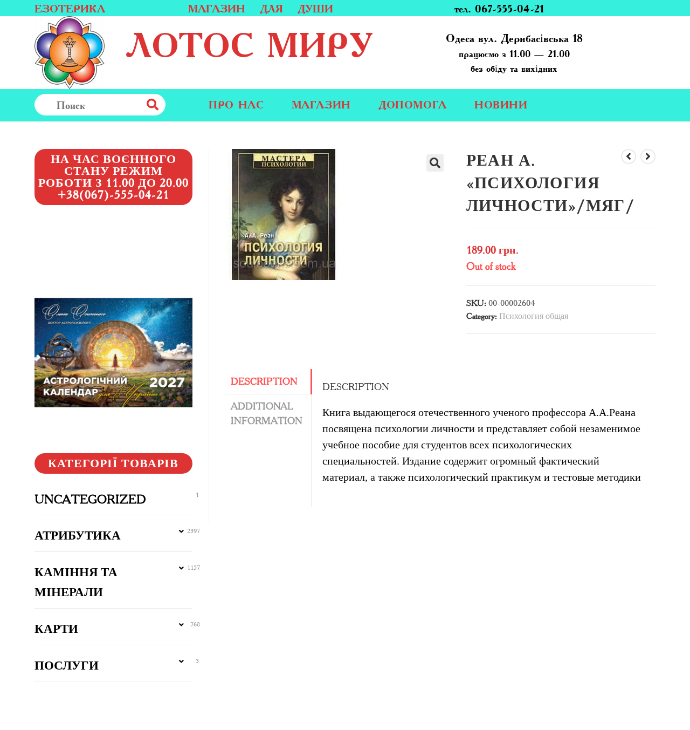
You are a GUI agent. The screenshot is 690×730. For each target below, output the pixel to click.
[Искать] (176, 104)
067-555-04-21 (509, 8)
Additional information (266, 413)
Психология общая (533, 316)
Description (264, 381)
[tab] (268, 381)
